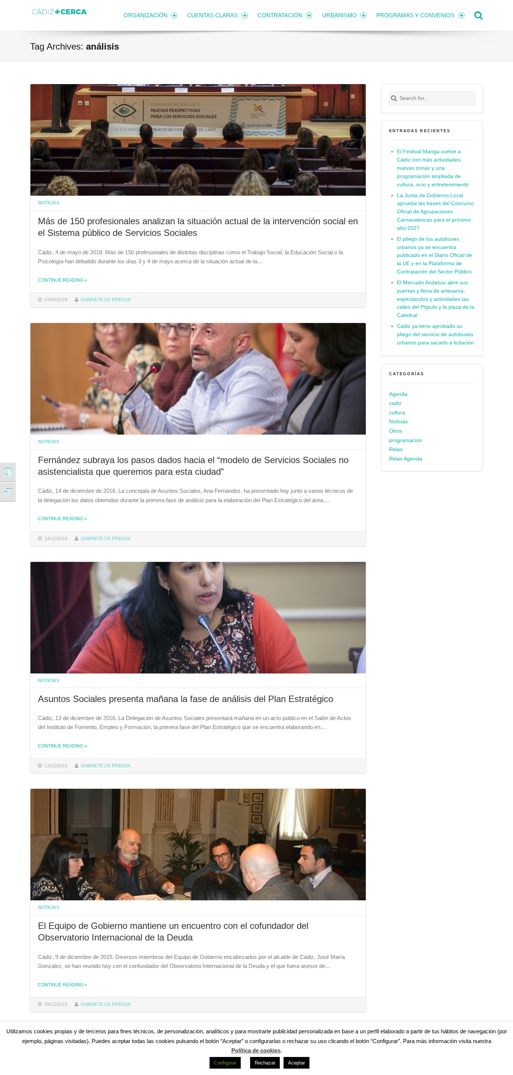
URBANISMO (339, 15)
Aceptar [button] (296, 1063)
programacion (405, 440)
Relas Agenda (405, 459)
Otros (395, 431)
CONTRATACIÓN (280, 15)
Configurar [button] (225, 1063)
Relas (396, 449)
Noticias (48, 202)
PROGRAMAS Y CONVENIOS (415, 15)
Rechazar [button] (265, 1063)
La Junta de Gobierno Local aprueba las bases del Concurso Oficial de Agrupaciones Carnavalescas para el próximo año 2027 (435, 212)
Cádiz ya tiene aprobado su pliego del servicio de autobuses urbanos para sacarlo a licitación (435, 334)
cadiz (395, 403)
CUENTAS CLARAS (212, 15)
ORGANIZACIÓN (145, 15)
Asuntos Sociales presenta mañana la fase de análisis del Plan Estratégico (185, 699)
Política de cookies (256, 1050)
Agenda (398, 394)
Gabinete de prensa (106, 299)
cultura (397, 412)
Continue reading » (62, 280)
